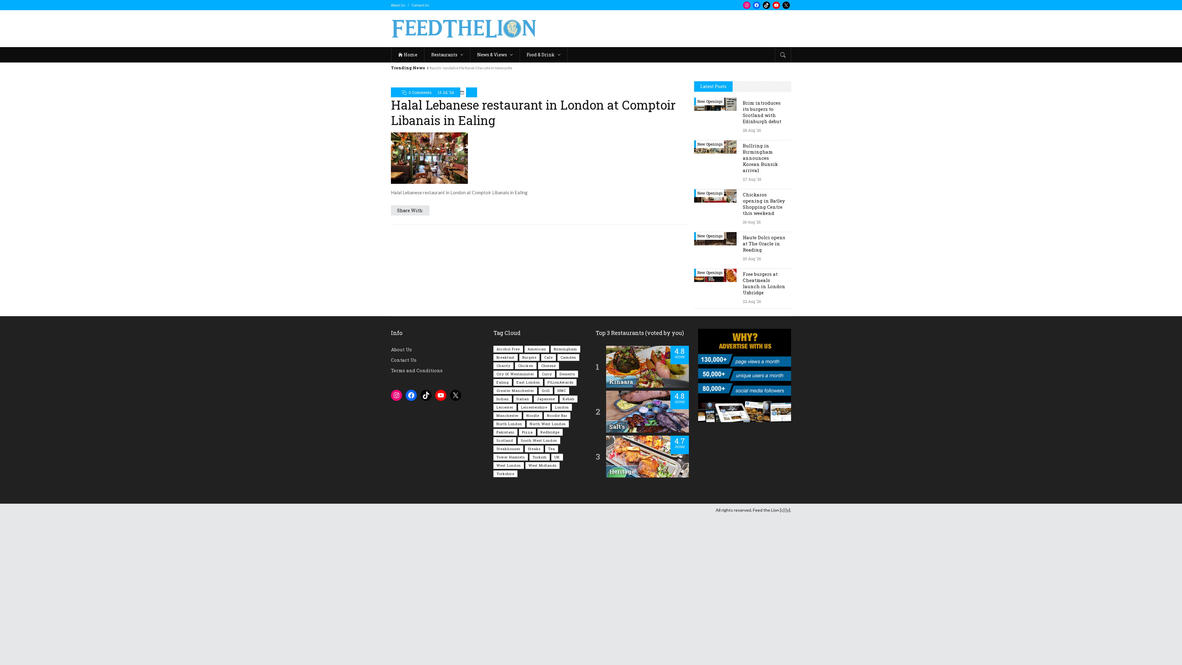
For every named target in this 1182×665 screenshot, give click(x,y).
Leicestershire (534, 407)
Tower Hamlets (511, 457)
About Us (398, 5)
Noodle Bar (557, 415)
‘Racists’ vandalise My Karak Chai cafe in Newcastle (470, 68)
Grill (546, 390)
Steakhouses (508, 448)
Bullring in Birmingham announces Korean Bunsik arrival (760, 158)
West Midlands (543, 465)
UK (557, 457)
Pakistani (505, 432)
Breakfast (506, 357)
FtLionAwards (560, 382)
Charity (503, 365)
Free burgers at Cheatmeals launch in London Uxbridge (764, 283)
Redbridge (550, 432)
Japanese (546, 399)
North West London (548, 423)
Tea (551, 448)
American (537, 349)
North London (509, 423)
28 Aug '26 (752, 130)
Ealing (503, 382)
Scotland (505, 440)
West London (509, 465)
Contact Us (420, 5)
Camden (568, 357)
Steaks (534, 448)
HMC (561, 390)
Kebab (568, 399)
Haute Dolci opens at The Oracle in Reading (764, 243)
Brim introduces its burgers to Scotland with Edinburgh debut (762, 112)
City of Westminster (515, 374)
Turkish (540, 457)
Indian (503, 399)
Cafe (548, 357)
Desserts (567, 374)
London (562, 407)
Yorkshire (505, 473)
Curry (547, 374)
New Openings (710, 101)
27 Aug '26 (752, 179)
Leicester (505, 407)
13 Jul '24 (446, 92)
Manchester (508, 415)
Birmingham (565, 349)
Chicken (525, 365)
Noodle (532, 415)
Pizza (527, 432)
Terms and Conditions (417, 370)
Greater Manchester (515, 390)
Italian (523, 399)
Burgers (529, 357)
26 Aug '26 (752, 222)
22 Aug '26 (752, 301)
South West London (539, 440)
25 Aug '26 (752, 258)
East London (528, 382)
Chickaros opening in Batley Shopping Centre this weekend (764, 203)
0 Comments (420, 92)
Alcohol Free (508, 349)
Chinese (548, 365)
